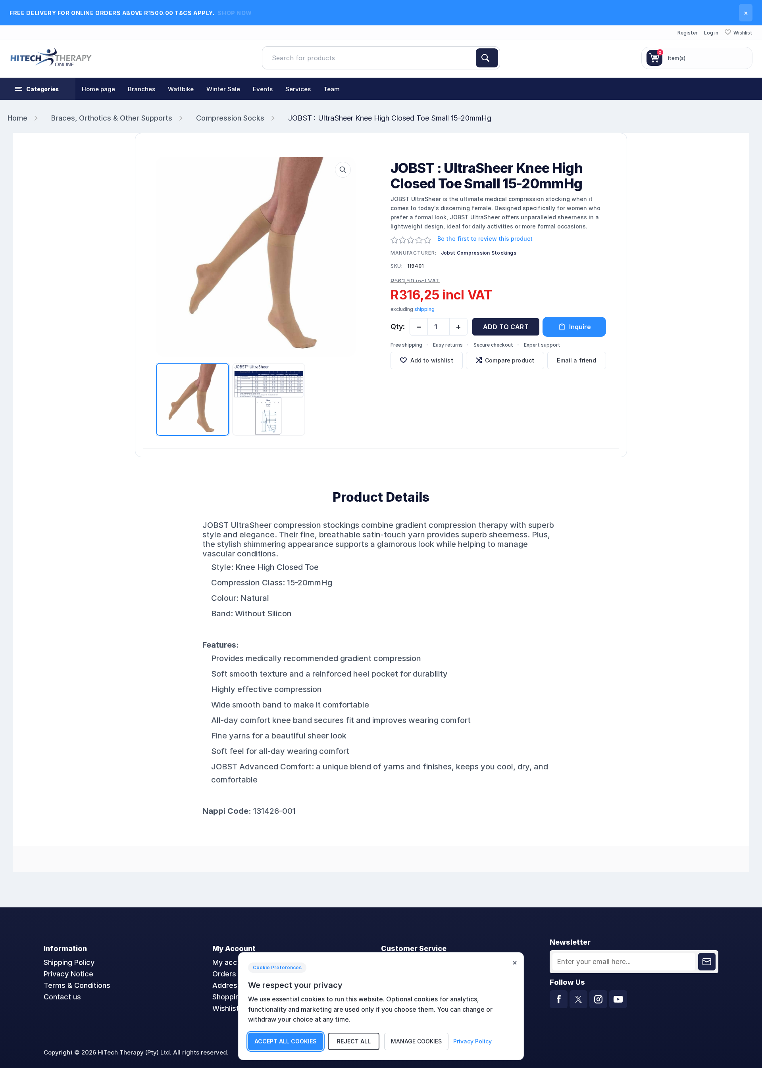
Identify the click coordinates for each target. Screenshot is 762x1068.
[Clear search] (472, 58)
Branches (141, 89)
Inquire (580, 327)
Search (487, 57)
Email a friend (576, 360)
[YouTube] (618, 999)
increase (458, 326)
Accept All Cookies (285, 1041)
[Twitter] (578, 999)
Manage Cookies (416, 1041)
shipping (424, 309)
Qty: (398, 326)
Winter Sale (223, 89)
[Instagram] (598, 999)
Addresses (231, 985)
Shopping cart (236, 997)
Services (298, 89)
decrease (418, 326)
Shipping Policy (69, 962)
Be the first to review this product (485, 238)
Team (331, 89)
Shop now (234, 13)
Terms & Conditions (77, 985)
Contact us (62, 997)
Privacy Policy (472, 1041)
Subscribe (707, 961)
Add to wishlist (431, 360)
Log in (711, 33)
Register (687, 33)
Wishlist (225, 1008)
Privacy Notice (68, 974)
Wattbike (181, 89)
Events (263, 89)
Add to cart (506, 327)
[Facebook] (559, 999)
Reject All (354, 1041)
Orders (224, 974)
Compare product (509, 360)
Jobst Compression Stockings (478, 253)
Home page (98, 89)
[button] (37, 89)
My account (232, 962)
